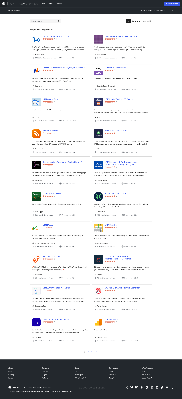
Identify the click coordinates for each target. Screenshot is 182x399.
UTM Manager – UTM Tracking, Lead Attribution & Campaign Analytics (121, 163)
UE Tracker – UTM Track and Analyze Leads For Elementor (118, 257)
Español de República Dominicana (40, 388)
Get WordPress (172, 4)
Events (111, 371)
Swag (111, 378)
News (10, 371)
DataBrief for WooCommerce (56, 319)
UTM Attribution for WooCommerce (59, 288)
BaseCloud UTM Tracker (115, 193)
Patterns (45, 378)
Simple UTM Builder (51, 256)
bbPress (146, 375)
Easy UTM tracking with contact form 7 (122, 36)
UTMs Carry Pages (51, 99)
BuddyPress (147, 378)
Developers (79, 375)
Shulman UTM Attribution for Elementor (122, 288)
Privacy (11, 378)
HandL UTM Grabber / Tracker (56, 36)
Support (78, 371)
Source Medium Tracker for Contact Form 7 (62, 162)
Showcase (45, 368)
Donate (112, 375)
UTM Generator (112, 319)
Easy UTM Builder (50, 131)
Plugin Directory (14, 10)
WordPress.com (148, 368)
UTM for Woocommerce (115, 68)
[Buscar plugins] (58, 21)
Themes (45, 371)
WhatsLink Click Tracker (115, 131)
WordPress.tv (80, 378)
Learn (77, 368)
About (10, 368)
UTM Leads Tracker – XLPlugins (119, 99)
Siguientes (95, 352)
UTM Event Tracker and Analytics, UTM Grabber (64, 68)
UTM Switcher (111, 225)
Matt (144, 371)
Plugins (44, 375)
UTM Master (48, 225)
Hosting (11, 375)
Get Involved (113, 368)
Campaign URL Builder (52, 193)
